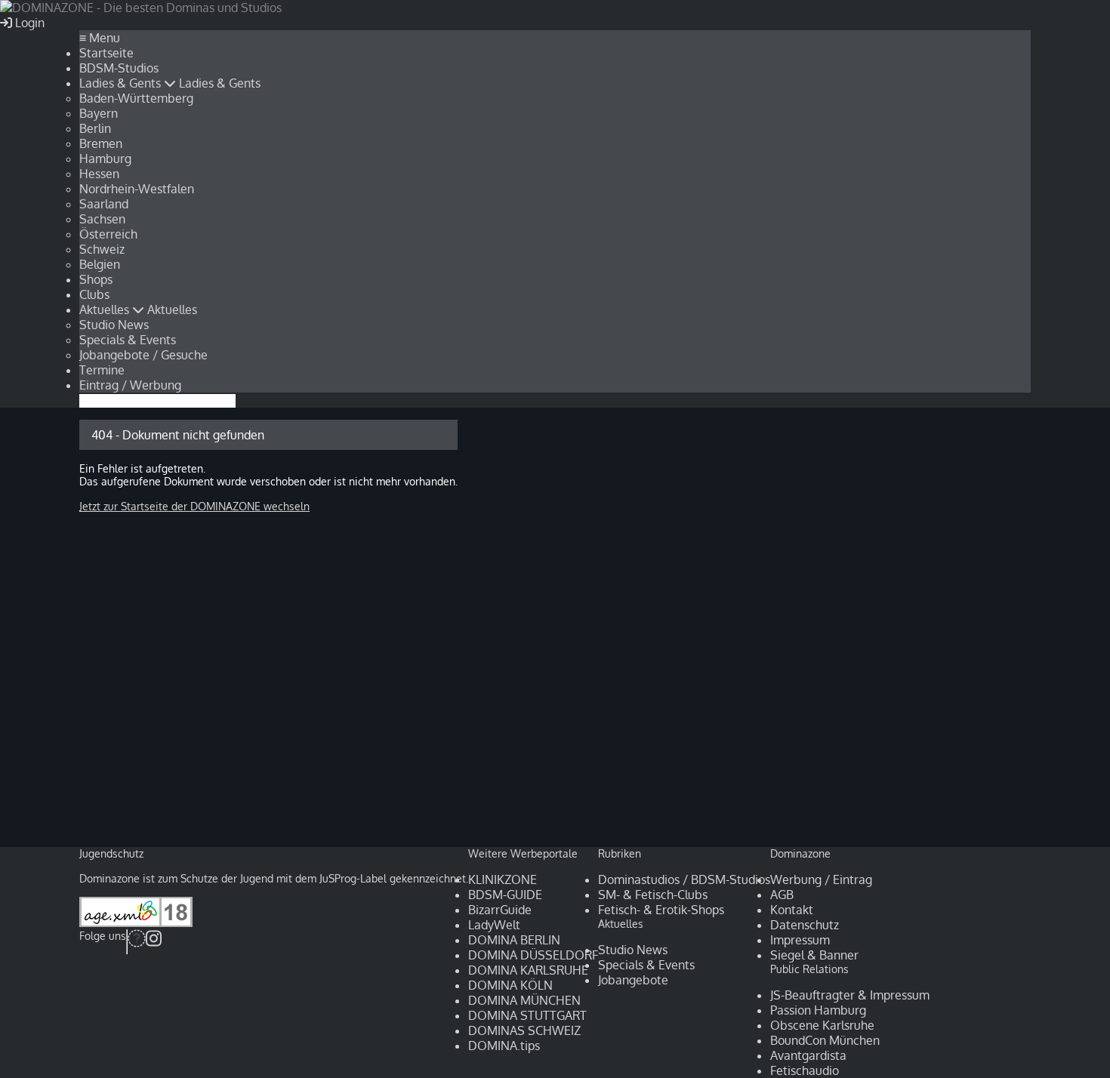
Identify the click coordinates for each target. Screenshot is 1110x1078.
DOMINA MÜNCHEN (524, 1000)
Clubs (94, 294)
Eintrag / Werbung (130, 385)
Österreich (108, 234)
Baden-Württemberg (136, 98)
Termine (102, 369)
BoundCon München (825, 1040)
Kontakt (791, 909)
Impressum (800, 939)
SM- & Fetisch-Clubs (653, 894)
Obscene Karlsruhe (822, 1025)
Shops (96, 279)
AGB (782, 894)
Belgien (99, 264)
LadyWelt (494, 924)
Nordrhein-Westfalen (136, 188)
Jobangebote (633, 979)
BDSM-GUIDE (505, 894)
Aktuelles (105, 309)
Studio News (114, 324)
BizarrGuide (500, 909)
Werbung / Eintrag (821, 879)
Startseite (106, 52)
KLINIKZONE (502, 879)
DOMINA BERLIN (514, 939)
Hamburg (105, 158)
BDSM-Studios (119, 67)
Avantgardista (808, 1055)
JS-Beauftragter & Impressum (850, 995)
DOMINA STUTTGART (527, 1015)
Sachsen (102, 218)
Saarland (103, 203)
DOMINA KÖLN (510, 985)
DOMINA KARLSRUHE (528, 970)
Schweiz (102, 249)
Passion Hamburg (818, 1010)
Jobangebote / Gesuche (143, 354)
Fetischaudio (804, 1070)
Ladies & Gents (121, 83)
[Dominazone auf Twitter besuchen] (137, 941)
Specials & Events (127, 339)
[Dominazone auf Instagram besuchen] (154, 941)
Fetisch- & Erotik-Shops (661, 909)
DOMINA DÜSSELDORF (533, 954)
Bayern (98, 113)
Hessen (99, 173)
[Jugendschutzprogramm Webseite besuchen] (136, 922)
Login (28, 22)
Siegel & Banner (814, 954)
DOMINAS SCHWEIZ (524, 1030)
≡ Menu (99, 37)
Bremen (100, 143)
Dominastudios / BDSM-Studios (684, 879)
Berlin (95, 128)
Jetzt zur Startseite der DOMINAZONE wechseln (194, 506)
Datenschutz (804, 924)
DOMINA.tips (504, 1045)
